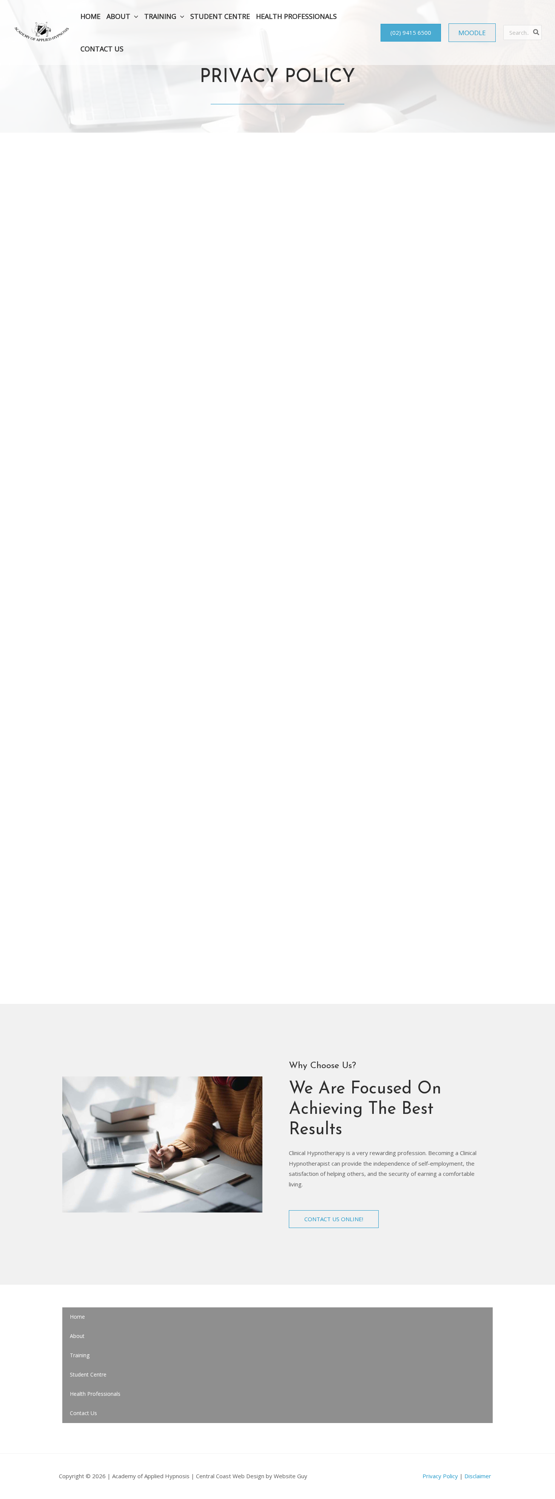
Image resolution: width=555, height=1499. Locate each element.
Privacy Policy (440, 1476)
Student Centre (88, 1374)
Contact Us (83, 1413)
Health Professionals (95, 1393)
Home (77, 1316)
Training (79, 1355)
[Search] (536, 32)
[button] (134, 16)
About (77, 1335)
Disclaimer (477, 1476)
